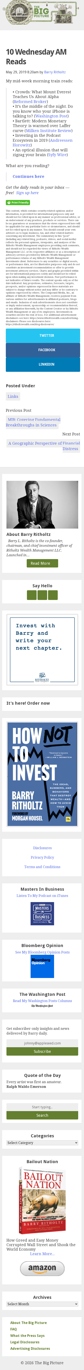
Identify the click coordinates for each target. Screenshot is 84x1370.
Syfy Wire (57, 154)
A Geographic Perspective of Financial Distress (44, 446)
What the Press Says (27, 1336)
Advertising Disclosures (30, 1349)
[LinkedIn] (53, 595)
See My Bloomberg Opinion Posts (42, 952)
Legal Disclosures (24, 1342)
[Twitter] (32, 595)
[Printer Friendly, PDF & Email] (18, 202)
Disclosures (42, 848)
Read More (41, 563)
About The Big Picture (28, 1323)
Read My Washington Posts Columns (42, 1001)
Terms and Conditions (42, 867)
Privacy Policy (42, 857)
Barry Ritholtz (55, 72)
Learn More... (42, 1254)
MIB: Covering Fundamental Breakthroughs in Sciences (33, 422)
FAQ (13, 1329)
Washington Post (51, 116)
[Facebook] (42, 595)
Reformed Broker (30, 101)
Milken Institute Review (48, 130)
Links (13, 396)
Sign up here (27, 193)
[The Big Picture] (42, 12)
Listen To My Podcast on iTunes (42, 896)
